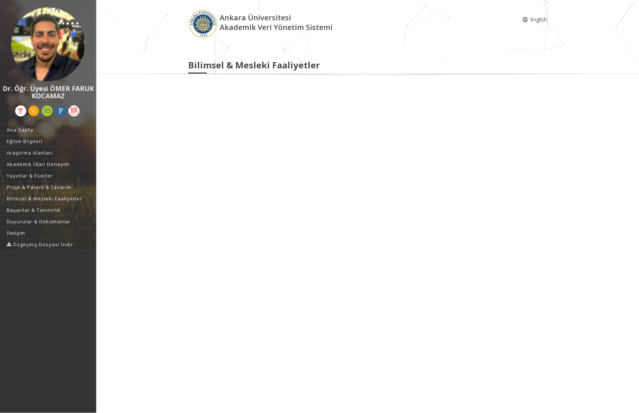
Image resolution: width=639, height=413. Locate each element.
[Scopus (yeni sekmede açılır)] (33, 110)
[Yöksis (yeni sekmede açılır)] (74, 110)
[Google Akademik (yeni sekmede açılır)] (20, 110)
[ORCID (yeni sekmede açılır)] (47, 110)
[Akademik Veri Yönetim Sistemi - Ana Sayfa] (204, 23)
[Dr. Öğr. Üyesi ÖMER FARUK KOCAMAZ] (48, 44)
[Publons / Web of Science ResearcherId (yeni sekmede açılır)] (61, 110)
